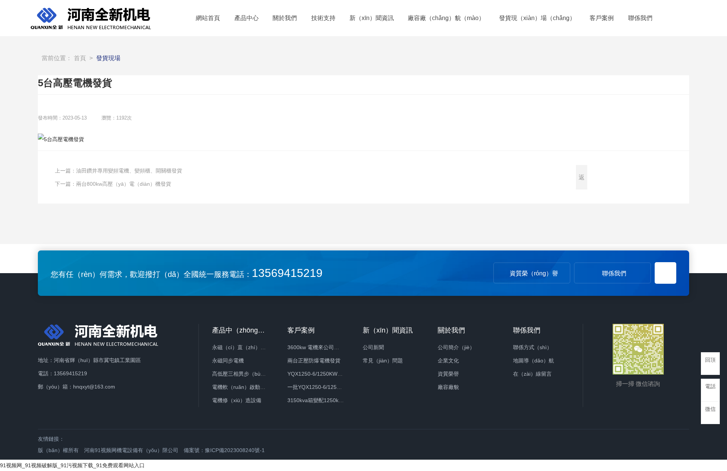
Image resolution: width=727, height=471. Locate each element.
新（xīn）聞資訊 (371, 18)
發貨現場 (108, 58)
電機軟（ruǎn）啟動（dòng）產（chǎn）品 (264, 387)
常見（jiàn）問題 (383, 361)
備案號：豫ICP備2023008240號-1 (224, 450)
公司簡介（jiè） (456, 347)
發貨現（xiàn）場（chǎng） (537, 18)
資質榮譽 (448, 374)
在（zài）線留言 (532, 374)
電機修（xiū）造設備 (236, 400)
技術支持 (323, 18)
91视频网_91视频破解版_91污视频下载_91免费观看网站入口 (72, 465)
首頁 (80, 58)
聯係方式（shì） (532, 347)
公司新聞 (373, 347)
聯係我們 (640, 18)
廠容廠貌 (448, 387)
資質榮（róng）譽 (534, 273)
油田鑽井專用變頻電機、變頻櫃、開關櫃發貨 (129, 171)
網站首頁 (208, 18)
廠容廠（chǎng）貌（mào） (446, 18)
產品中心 (246, 18)
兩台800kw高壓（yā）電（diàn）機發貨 (123, 184)
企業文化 (448, 361)
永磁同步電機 (228, 361)
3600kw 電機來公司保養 (316, 347)
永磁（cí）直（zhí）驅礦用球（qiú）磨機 (261, 347)
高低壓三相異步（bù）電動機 (247, 374)
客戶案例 (602, 18)
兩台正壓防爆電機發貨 (313, 361)
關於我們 (285, 18)
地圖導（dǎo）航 (533, 361)
